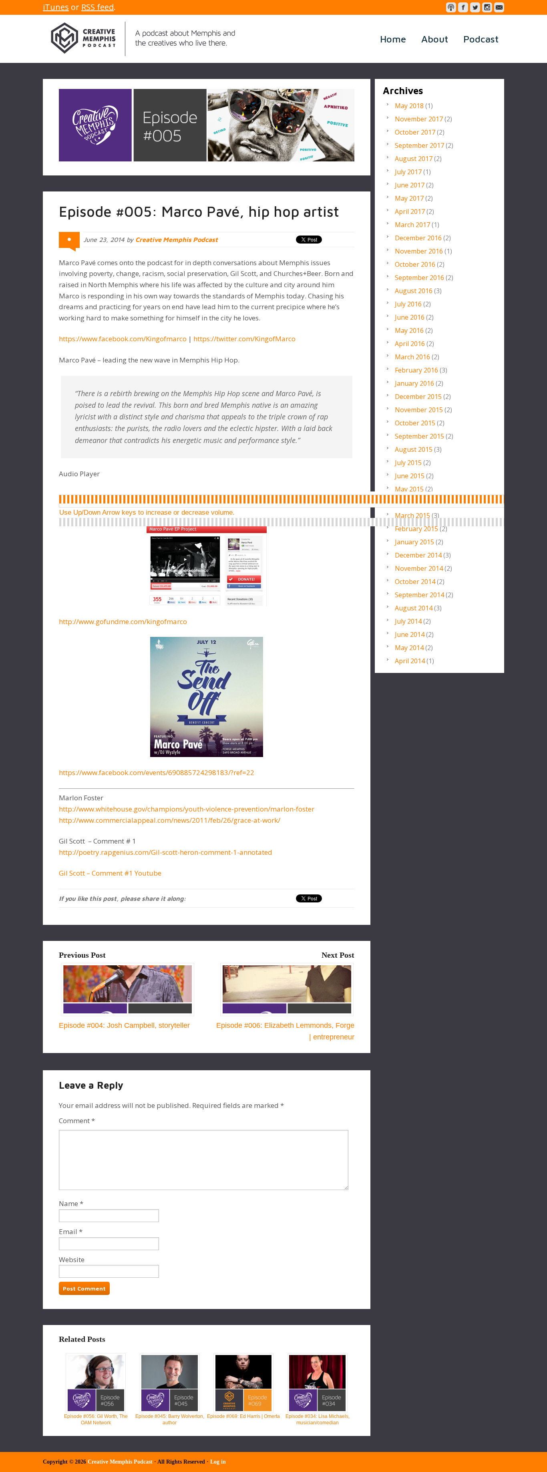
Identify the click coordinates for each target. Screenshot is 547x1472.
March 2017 (412, 224)
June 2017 (409, 185)
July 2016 (408, 304)
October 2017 (415, 132)
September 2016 (419, 277)
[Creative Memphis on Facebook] (463, 7)
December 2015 (418, 396)
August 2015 (413, 449)
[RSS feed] (451, 7)
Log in (218, 1462)
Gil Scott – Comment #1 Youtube (110, 873)
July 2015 (408, 462)
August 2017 (413, 158)
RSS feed (97, 7)
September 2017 (419, 145)
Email (68, 1231)
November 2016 (419, 251)
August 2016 (413, 290)
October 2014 (415, 581)
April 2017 (410, 211)
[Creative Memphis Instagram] (487, 7)
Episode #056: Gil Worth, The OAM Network (96, 1420)
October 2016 (415, 264)
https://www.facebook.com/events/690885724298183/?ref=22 (156, 772)
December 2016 (418, 238)
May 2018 (409, 105)
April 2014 (410, 660)
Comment (77, 1120)
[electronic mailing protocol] (499, 7)
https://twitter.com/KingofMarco (244, 338)
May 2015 (409, 489)
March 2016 (412, 356)
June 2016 (409, 317)
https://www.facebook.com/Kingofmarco (123, 338)
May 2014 (409, 647)
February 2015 (416, 528)
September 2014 (419, 594)
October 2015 (415, 423)
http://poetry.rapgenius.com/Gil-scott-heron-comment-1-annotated (165, 852)
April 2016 (410, 343)
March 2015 (412, 515)
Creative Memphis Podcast (143, 39)
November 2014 (419, 568)
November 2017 (419, 119)
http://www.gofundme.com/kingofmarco (123, 621)
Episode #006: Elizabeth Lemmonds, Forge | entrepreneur (285, 1031)
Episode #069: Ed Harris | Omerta (243, 1416)
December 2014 (418, 555)
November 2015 (419, 409)
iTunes (56, 7)
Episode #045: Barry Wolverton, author (169, 1420)
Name (68, 1203)
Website (71, 1259)
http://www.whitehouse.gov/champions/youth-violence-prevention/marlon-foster (186, 809)
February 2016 (416, 370)
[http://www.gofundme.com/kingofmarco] (206, 563)
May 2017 (409, 198)
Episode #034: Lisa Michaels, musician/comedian (318, 1420)
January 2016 (414, 383)
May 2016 (409, 330)
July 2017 (408, 171)
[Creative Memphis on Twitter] (475, 7)
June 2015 (409, 475)
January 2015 (414, 542)
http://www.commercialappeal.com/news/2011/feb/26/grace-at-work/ (169, 820)
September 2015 (419, 436)
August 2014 (413, 608)
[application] (289, 499)
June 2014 (409, 634)
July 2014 (408, 621)
